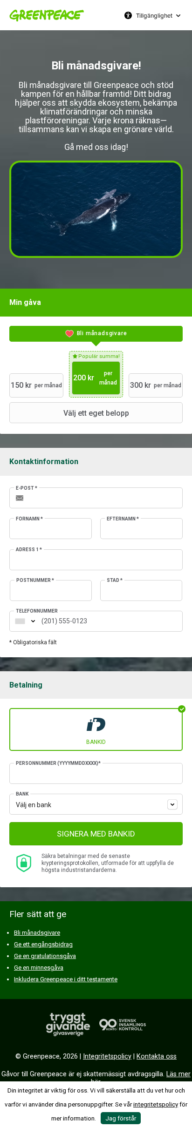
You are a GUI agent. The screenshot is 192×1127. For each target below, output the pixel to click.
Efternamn (123, 518)
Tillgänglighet (154, 15)
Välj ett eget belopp (96, 413)
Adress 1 (29, 549)
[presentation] (96, 334)
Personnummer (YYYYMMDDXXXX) (58, 763)
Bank (22, 793)
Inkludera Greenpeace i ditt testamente (65, 979)
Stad (115, 580)
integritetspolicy (155, 1104)
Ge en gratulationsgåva (45, 955)
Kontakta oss (157, 1056)
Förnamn (29, 518)
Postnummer (35, 580)
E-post (26, 488)
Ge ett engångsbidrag (43, 944)
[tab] (96, 334)
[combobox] (20, 621)
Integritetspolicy (107, 1056)
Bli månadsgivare (37, 932)
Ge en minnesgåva (38, 967)
